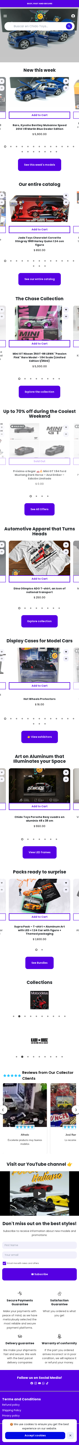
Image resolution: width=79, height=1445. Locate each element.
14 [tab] (22, 151)
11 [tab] (62, 146)
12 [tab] (68, 146)
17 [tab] (39, 151)
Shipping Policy (11, 1410)
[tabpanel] (39, 109)
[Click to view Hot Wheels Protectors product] (39, 665)
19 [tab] (51, 151)
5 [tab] (28, 146)
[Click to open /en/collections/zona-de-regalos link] (39, 1000)
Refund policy (11, 1405)
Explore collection (39, 621)
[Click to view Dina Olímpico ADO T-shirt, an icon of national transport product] (39, 558)
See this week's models (39, 165)
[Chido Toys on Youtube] (39, 1383)
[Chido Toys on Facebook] (31, 1383)
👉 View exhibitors (39, 737)
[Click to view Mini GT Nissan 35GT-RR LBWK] (39, 323)
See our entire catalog (39, 279)
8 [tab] (45, 146)
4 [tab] (22, 146)
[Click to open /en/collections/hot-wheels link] (39, 1040)
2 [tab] (11, 146)
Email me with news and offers (23, 1263)
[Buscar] (69, 26)
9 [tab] (51, 146)
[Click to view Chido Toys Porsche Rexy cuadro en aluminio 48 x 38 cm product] (39, 785)
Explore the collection (39, 392)
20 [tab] (56, 151)
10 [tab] (56, 146)
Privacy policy (11, 1415)
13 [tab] (73, 146)
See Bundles (39, 963)
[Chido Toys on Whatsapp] (43, 1383)
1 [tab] (5, 146)
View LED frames (40, 852)
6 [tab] (33, 146)
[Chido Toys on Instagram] (35, 1383)
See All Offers (39, 509)
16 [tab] (33, 151)
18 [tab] (45, 151)
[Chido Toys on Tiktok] (47, 1383)
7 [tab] (39, 146)
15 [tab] (28, 151)
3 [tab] (16, 146)
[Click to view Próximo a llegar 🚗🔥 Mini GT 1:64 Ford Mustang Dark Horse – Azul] (39, 440)
